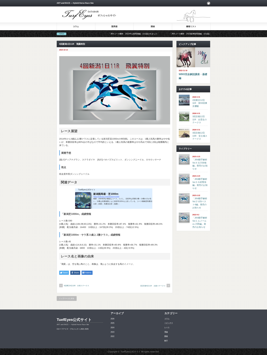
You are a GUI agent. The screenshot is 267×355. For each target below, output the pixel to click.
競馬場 (114, 26)
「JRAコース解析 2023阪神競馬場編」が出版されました (181, 34)
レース (167, 327)
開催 (153, 26)
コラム (76, 26)
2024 (112, 327)
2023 (112, 332)
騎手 (166, 341)
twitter (208, 3)
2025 (112, 323)
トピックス (168, 323)
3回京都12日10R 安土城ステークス (199, 136)
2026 (112, 319)
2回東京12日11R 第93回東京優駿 (199, 103)
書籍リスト (191, 26)
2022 (112, 336)
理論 (166, 332)
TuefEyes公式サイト (74, 320)
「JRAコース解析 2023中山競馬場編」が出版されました (120, 34)
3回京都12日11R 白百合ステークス (199, 119)
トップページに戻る (66, 298)
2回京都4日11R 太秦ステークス (152, 286)
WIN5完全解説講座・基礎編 (193, 76)
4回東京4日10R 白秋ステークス (76, 286)
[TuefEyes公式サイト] (89, 19)
